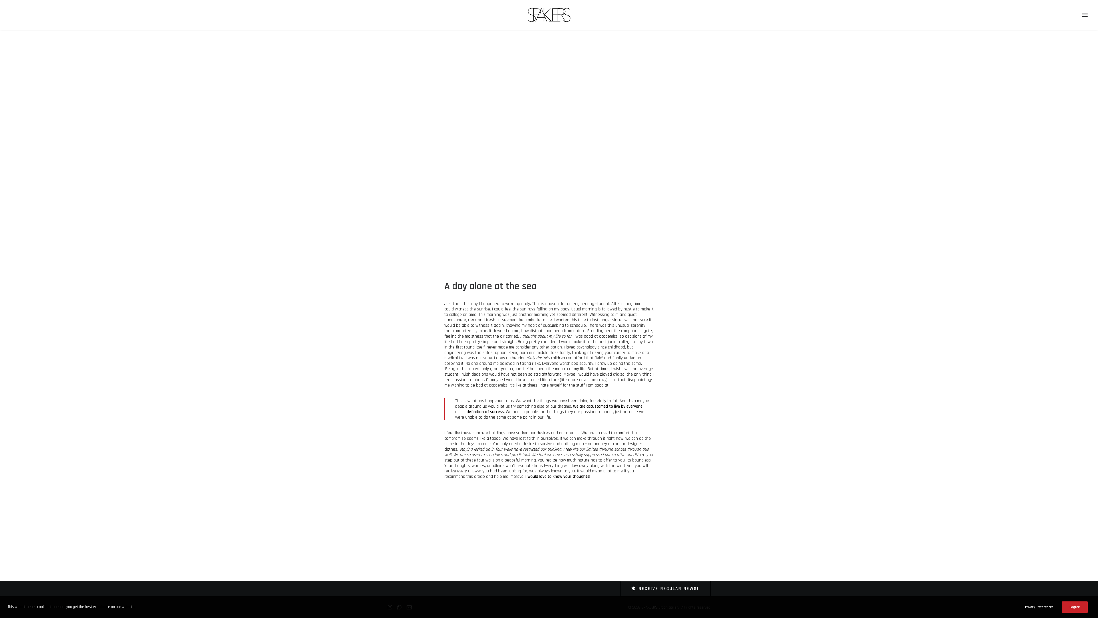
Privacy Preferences (1039, 607)
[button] (1085, 15)
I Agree (1075, 607)
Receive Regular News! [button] (669, 588)
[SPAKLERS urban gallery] (549, 15)
